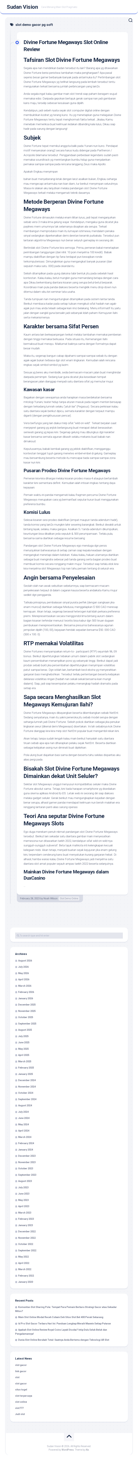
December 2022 (27, 1231)
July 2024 (23, 1112)
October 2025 (25, 1017)
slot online (21, 1402)
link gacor (20, 1371)
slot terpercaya (23, 1395)
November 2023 (27, 1162)
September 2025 (27, 1023)
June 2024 (23, 1118)
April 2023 (23, 1206)
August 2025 (25, 1030)
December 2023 (27, 1156)
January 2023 (25, 1225)
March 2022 (24, 1269)
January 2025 (25, 1074)
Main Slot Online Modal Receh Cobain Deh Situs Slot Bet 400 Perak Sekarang (60, 1317)
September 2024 (27, 1099)
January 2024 (25, 1149)
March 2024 (24, 1137)
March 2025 (24, 1061)
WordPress (68, 1449)
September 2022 (27, 1250)
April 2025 (23, 1055)
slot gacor (21, 1365)
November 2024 (27, 1086)
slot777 (19, 1408)
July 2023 (23, 1187)
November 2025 (27, 1011)
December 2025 (27, 1004)
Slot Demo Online (69, 898)
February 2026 (26, 992)
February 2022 (26, 1275)
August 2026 (25, 960)
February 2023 (26, 1219)
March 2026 (24, 985)
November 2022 (27, 1238)
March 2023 (24, 1212)
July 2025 (23, 1036)
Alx (87, 1449)
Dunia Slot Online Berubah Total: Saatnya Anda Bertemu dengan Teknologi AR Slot (63, 1340)
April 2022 (23, 1263)
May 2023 (23, 1200)
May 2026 (23, 973)
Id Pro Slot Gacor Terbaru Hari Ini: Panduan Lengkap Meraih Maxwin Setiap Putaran (64, 1323)
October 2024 (25, 1093)
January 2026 (25, 998)
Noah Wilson (51, 898)
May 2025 (23, 1048)
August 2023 (25, 1181)
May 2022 (23, 1256)
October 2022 (25, 1244)
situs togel (21, 1389)
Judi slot (20, 1414)
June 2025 (23, 1042)
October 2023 (25, 1168)
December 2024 (27, 1080)
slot (17, 1377)
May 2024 (23, 1124)
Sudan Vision (22, 7)
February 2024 (26, 1143)
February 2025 (26, 1067)
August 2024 (25, 1105)
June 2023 (23, 1193)
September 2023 (27, 1175)
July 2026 (23, 966)
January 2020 (25, 1282)
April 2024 (23, 1130)
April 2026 (23, 979)
